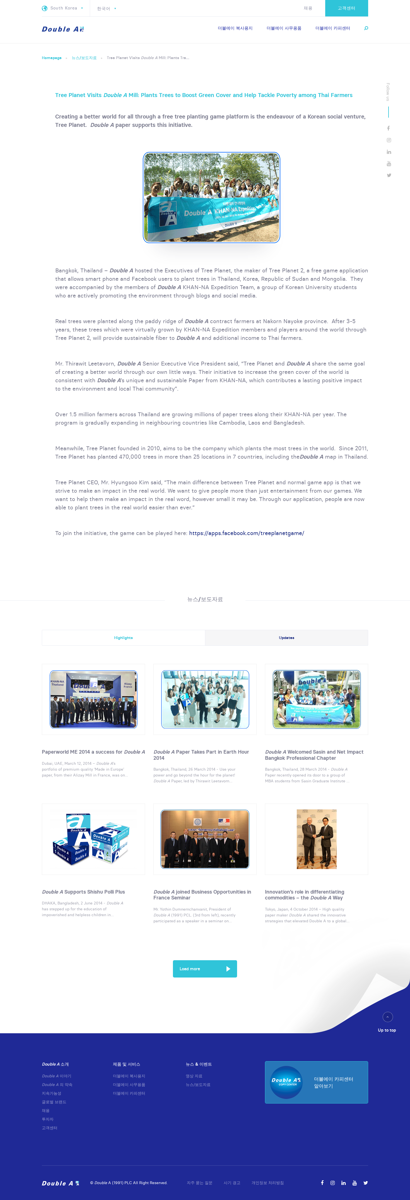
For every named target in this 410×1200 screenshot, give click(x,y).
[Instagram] (389, 140)
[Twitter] (389, 175)
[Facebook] (388, 128)
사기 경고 (232, 1182)
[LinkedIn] (389, 152)
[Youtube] (389, 163)
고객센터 (347, 8)
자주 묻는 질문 (200, 1182)
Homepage (52, 57)
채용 (308, 8)
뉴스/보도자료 (84, 57)
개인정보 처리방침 (268, 1182)
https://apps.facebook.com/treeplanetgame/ (246, 532)
